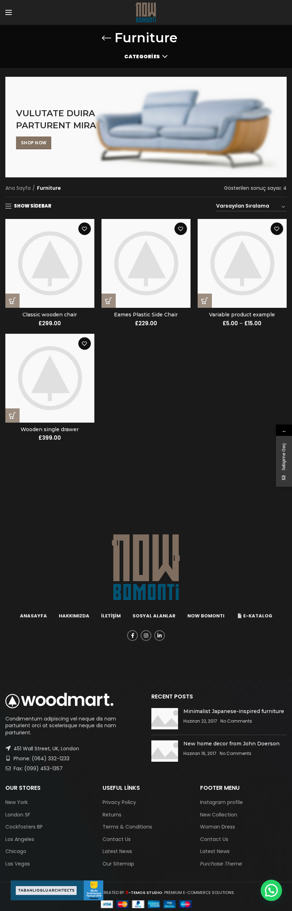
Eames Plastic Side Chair (146, 314)
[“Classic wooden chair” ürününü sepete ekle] (12, 301)
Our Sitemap (118, 863)
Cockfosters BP (24, 826)
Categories (142, 56)
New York (16, 802)
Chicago (15, 851)
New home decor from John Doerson (231, 743)
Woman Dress (217, 826)
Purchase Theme (221, 863)
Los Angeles (19, 839)
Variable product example (242, 314)
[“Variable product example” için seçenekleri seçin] (205, 301)
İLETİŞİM (111, 615)
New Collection (218, 814)
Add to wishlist (84, 229)
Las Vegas (17, 863)
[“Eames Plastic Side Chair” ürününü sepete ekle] (108, 301)
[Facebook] (132, 635)
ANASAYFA (33, 615)
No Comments (236, 721)
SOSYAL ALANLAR (154, 615)
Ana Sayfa (18, 188)
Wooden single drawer (50, 429)
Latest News (117, 851)
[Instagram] (146, 635)
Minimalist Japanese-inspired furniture (233, 711)
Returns (112, 814)
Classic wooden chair (49, 314)
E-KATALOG (257, 615)
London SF (17, 814)
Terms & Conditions (127, 826)
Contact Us (117, 839)
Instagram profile (221, 802)
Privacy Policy (119, 802)
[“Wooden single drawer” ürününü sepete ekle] (12, 415)
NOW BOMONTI (205, 615)
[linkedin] (159, 635)
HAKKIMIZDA (74, 615)
